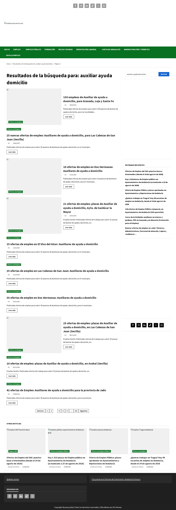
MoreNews (105, 507)
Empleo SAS (13, 451)
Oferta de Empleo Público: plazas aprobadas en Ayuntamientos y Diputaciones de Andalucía (105, 460)
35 (76, 411)
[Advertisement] (122, 26)
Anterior (40, 411)
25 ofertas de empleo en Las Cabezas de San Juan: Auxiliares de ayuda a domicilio (58, 271)
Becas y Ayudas (66, 49)
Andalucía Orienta (13, 467)
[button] (171, 52)
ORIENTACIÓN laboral (86, 49)
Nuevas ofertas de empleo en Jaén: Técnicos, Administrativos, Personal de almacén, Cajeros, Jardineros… (146, 231)
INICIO (7, 49)
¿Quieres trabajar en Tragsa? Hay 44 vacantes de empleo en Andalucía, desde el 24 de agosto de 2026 (146, 201)
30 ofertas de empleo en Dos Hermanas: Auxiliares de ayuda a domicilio (51, 298)
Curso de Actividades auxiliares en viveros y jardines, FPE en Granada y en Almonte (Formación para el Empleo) (147, 220)
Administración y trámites (137, 49)
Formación (50, 49)
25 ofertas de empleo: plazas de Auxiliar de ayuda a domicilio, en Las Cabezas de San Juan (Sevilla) (34, 335)
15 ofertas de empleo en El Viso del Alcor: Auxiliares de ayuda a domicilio (52, 244)
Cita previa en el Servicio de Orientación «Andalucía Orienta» (116, 479)
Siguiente (84, 411)
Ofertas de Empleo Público (59, 451)
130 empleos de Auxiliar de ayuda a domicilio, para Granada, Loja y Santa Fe (34, 106)
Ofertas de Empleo (15, 122)
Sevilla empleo (13, 55)
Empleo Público (33, 49)
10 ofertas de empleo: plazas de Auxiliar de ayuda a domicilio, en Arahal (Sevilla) (57, 363)
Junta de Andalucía (111, 49)
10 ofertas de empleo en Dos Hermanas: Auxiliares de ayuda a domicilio (34, 176)
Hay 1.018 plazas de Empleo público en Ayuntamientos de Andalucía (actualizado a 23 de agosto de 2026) (146, 182)
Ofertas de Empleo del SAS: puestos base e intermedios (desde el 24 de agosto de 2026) (24, 460)
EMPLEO (16, 49)
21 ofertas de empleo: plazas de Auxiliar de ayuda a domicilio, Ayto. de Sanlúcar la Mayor (34, 215)
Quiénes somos (13, 479)
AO (65, 105)
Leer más (69, 117)
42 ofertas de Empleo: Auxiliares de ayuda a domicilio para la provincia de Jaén (56, 390)
